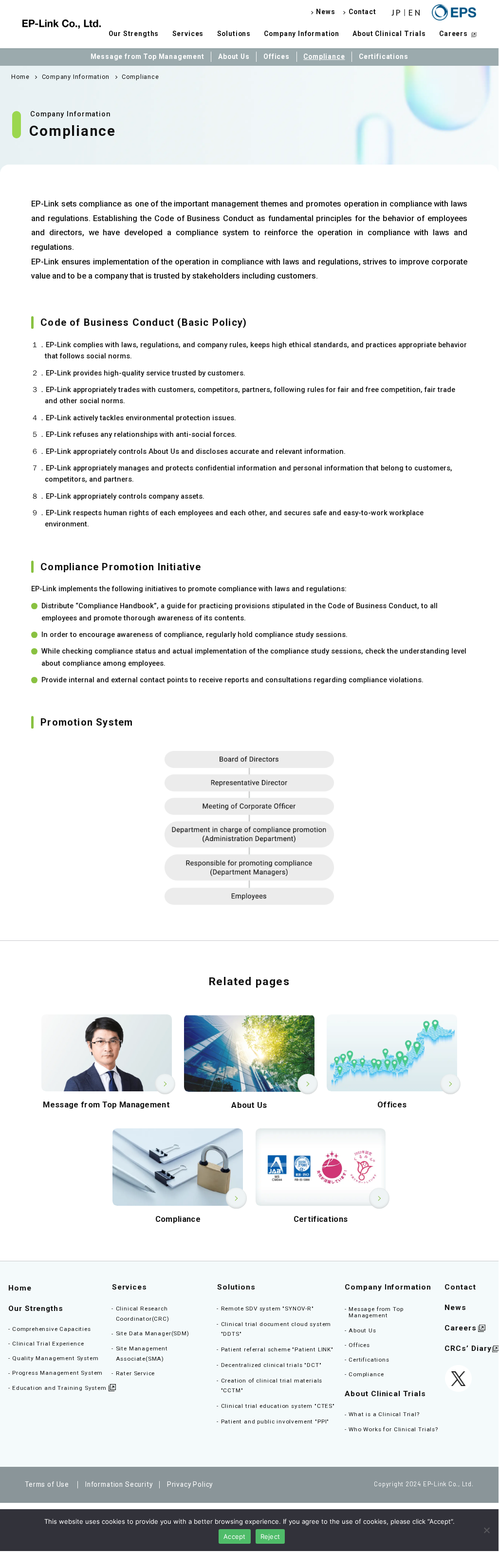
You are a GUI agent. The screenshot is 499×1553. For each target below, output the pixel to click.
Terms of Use (47, 1484)
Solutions (234, 33)
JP (397, 13)
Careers (453, 33)
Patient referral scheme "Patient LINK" (277, 1349)
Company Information (301, 33)
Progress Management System (57, 1372)
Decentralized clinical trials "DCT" (271, 1365)
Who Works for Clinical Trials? (393, 1429)
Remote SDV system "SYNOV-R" (267, 1308)
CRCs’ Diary (467, 1349)
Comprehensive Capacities (51, 1329)
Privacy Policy (190, 1484)
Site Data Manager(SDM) (152, 1333)
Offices (276, 56)
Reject (270, 1536)
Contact (362, 12)
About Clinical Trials (388, 33)
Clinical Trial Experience (48, 1343)
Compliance (324, 56)
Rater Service (135, 1373)
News (325, 12)
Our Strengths (134, 33)
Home (20, 1288)
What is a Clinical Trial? (384, 1414)
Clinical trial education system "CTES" (278, 1406)
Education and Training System (59, 1388)
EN (415, 13)
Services (188, 33)
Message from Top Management (147, 56)
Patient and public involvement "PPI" (275, 1421)
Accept (234, 1536)
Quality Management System (55, 1358)
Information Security (118, 1484)
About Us (234, 56)
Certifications (383, 56)
